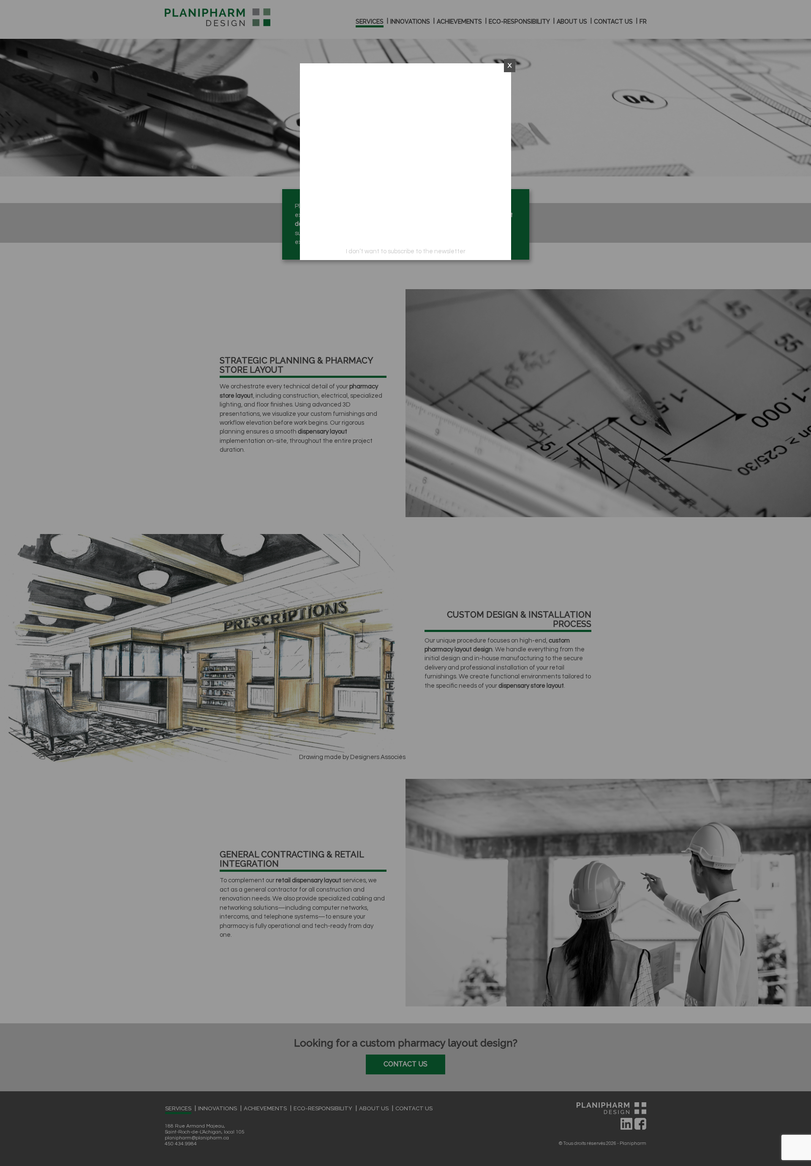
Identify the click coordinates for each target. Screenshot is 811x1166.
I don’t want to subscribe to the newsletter (405, 251)
